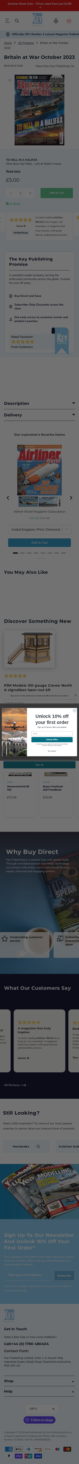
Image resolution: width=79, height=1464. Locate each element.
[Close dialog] (74, 710)
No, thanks (52, 751)
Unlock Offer (52, 739)
